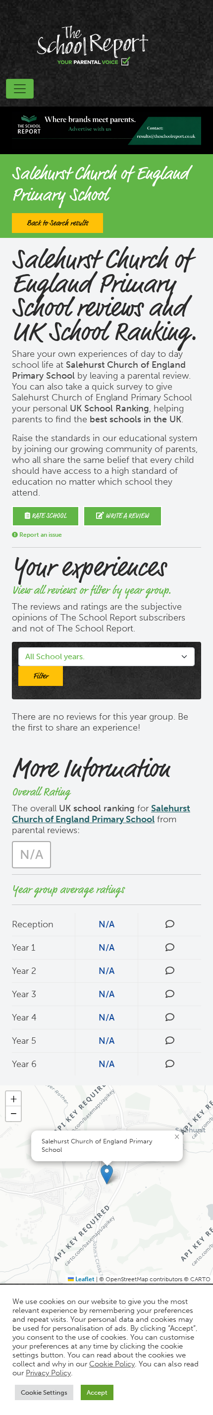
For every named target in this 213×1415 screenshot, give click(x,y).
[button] (107, 1174)
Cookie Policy (112, 1363)
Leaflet (84, 1279)
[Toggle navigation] (20, 89)
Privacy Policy (48, 1372)
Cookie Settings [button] (44, 1392)
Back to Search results (57, 223)
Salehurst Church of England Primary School (101, 814)
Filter (40, 676)
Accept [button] (97, 1392)
